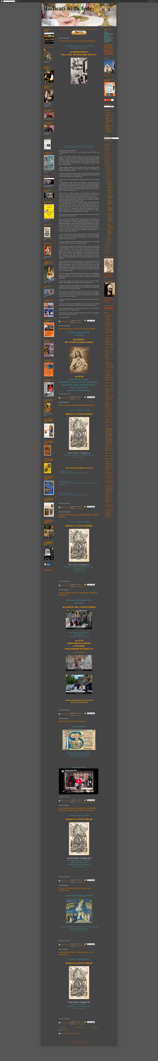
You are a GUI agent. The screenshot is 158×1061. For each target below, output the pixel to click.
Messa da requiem (109, 382)
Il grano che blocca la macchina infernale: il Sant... (110, 203)
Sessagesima (108, 486)
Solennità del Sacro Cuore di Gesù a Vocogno (77, 329)
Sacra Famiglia (108, 472)
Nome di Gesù (108, 395)
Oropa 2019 (108, 414)
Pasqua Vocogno (109, 422)
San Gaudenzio (108, 475)
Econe (106, 350)
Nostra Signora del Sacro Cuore (109, 397)
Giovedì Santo (108, 366)
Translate (109, 141)
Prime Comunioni (109, 455)
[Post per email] (85, 320)
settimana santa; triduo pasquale (109, 489)
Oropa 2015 (108, 409)
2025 (107, 149)
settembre (109, 173)
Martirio (107, 373)
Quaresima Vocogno (107, 464)
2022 (107, 154)
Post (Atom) (65, 1029)
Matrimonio (107, 375)
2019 (107, 160)
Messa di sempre (109, 385)
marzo (108, 239)
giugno (108, 179)
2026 (107, 147)
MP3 (83, 508)
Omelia (79, 802)
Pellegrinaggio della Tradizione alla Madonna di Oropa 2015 (109, 430)
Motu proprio (108, 390)
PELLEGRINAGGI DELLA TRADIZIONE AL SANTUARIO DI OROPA (109, 121)
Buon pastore (108, 324)
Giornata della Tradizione (108, 363)
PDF (106, 426)
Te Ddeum (107, 496)
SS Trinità (107, 493)
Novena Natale (108, 399)
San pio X (107, 479)
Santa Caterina (108, 482)
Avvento (107, 319)
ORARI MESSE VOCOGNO (108, 131)
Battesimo (107, 321)
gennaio (109, 243)
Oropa (106, 407)
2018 (107, 162)
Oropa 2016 (108, 411)
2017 (107, 164)
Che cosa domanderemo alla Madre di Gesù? (77, 405)
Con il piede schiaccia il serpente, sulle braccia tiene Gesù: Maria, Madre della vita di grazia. (77, 809)
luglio (108, 177)
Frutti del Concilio (109, 358)
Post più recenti (62, 1027)
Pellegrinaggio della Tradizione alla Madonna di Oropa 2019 (109, 440)
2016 (107, 166)
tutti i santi (107, 504)
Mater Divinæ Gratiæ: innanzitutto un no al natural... (110, 232)
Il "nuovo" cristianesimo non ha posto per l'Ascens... (110, 226)
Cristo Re (107, 340)
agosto (108, 175)
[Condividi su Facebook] (92, 320)
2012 (107, 251)
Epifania (107, 351)
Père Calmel (108, 448)
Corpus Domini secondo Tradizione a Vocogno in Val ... (110, 210)
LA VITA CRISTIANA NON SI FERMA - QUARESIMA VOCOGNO (109, 127)
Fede (106, 355)
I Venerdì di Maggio (109, 367)
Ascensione (77, 946)
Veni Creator (108, 510)
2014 (107, 247)
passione (107, 425)
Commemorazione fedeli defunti (109, 330)
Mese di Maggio (78, 508)
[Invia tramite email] (88, 320)
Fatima (106, 353)
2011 (107, 253)
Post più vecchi (95, 1027)
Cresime (107, 338)
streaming (107, 494)
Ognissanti (107, 404)
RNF (80, 322)
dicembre (109, 167)
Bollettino (77, 322)
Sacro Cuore (77, 399)
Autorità (107, 318)
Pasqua (107, 420)
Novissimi (107, 402)
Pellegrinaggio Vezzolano (108, 444)
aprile (108, 237)
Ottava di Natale (108, 416)
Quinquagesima (108, 466)
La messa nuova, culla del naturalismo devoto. (77, 41)
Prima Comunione (109, 453)
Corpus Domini (78, 715)
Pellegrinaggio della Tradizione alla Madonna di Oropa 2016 (109, 435)
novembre (109, 169)
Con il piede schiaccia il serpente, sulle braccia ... (110, 220)
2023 (107, 152)
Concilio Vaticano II (109, 332)
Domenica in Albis (109, 344)
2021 (107, 156)
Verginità (107, 513)
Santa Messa (89, 802)
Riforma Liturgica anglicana (109, 468)
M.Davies (107, 372)
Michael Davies (108, 388)
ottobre (108, 171)
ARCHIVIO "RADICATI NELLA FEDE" (109, 115)
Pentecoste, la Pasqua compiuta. (72, 721)
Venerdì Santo (108, 508)
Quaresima (107, 461)
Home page (79, 1027)
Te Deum (107, 498)
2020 (107, 158)
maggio (108, 181)
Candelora (107, 326)
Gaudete (107, 361)
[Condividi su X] (91, 320)
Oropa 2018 (108, 412)
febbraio (109, 241)
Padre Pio (107, 418)
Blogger (85, 1042)
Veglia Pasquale (109, 506)
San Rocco (107, 480)
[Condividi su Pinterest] (94, 320)
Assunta (107, 316)
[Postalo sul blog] (89, 320)
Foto (106, 356)
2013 (107, 249)
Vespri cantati (108, 515)
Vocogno (111, 35)
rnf (77, 320)
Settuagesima (108, 491)
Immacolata (108, 370)
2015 (107, 245)
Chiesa (107, 328)
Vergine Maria (108, 512)
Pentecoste (83, 802)
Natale (106, 393)
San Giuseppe (108, 477)
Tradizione (107, 499)
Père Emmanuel (109, 450)
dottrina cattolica (109, 347)
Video (94, 802)
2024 (107, 150)
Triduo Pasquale (109, 501)
